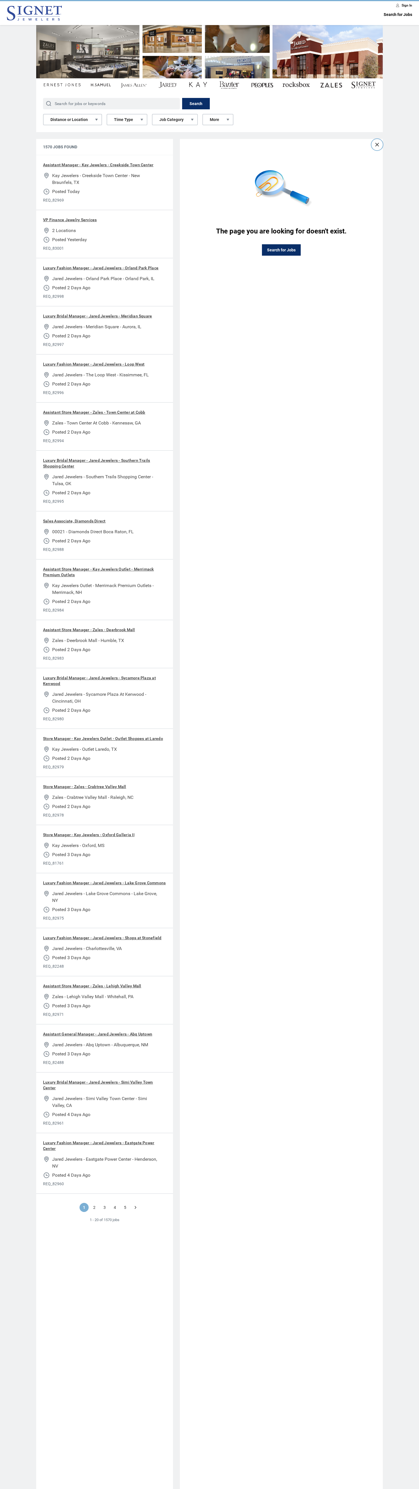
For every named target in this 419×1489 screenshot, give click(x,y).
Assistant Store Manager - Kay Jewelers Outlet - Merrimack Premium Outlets (98, 572)
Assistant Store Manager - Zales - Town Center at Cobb (94, 412)
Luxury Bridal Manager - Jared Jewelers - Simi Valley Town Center (98, 1085)
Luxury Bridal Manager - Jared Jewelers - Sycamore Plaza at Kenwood (99, 681)
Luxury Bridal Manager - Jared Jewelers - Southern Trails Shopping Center (96, 463)
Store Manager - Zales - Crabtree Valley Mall (84, 786)
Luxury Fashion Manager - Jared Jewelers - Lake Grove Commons (104, 883)
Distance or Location (69, 119)
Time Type (123, 119)
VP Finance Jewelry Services (70, 220)
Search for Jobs (398, 14)
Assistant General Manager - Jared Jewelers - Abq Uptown (97, 1034)
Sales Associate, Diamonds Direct (74, 521)
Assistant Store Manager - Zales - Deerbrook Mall (89, 629)
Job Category (171, 119)
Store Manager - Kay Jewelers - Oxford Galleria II (89, 834)
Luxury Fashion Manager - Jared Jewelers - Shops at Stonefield (102, 938)
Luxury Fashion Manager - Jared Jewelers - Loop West (94, 364)
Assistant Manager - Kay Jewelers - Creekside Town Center (98, 165)
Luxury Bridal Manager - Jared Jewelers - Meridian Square (97, 316)
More (214, 119)
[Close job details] (377, 144)
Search (196, 103)
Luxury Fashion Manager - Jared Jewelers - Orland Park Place (100, 268)
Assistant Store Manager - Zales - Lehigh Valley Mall (92, 986)
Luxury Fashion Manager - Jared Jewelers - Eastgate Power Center (98, 1146)
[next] (135, 1207)
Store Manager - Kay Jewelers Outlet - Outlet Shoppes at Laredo (103, 738)
